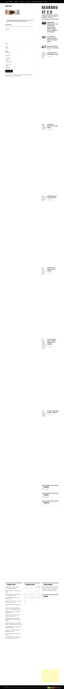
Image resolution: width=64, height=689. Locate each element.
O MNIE (6, 1)
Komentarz (7, 29)
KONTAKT (46, 1)
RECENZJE (16, 1)
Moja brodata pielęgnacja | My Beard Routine (52, 126)
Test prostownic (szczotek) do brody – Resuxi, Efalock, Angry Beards (52, 39)
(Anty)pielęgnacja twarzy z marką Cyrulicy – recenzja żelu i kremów (13, 627)
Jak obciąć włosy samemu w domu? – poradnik (51, 269)
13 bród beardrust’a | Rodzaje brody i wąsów (52, 53)
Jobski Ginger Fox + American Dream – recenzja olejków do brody (12, 615)
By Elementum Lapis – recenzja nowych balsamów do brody (12, 612)
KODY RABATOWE (35, 1)
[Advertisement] (50, 675)
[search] (50, 1)
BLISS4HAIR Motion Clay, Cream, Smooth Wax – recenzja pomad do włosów (13, 637)
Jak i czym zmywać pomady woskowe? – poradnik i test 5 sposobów (52, 342)
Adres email (6, 47)
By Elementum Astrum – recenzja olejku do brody (13, 605)
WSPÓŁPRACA (41, 1)
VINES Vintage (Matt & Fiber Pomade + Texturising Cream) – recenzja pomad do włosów (12, 619)
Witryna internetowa (7, 52)
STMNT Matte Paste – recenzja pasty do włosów (12, 591)
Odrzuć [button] (53, 687)
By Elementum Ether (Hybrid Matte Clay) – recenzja (13, 634)
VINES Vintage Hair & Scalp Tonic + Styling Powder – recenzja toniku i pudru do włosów (13, 624)
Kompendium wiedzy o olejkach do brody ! (52, 196)
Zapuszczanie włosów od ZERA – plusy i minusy (53, 47)
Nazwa (6, 43)
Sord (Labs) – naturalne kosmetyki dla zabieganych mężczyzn (12, 631)
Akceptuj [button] (49, 687)
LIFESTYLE (28, 1)
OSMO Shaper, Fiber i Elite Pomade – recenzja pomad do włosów (12, 588)
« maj (25, 601)
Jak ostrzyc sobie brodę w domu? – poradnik (53, 411)
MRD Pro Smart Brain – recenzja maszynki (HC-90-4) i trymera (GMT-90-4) (13, 595)
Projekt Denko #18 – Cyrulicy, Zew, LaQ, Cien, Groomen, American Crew (13, 602)
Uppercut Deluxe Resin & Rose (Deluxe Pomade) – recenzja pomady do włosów (12, 608)
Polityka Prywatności (57, 687)
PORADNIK (10, 1)
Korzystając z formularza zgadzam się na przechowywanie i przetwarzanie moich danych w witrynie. (8, 61)
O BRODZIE (22, 1)
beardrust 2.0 (50, 10)
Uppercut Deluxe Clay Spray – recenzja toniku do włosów (12, 598)
